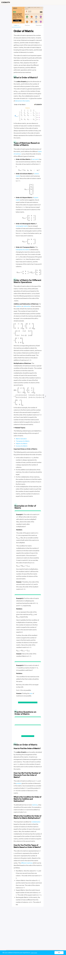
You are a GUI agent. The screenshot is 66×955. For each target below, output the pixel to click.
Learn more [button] (34, 952)
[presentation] (28, 170)
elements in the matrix (22, 101)
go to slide (21, 702)
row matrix (35, 159)
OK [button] (59, 952)
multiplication (36, 822)
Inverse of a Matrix (21, 446)
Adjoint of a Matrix (21, 443)
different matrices (26, 863)
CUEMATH (5, 2)
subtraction (27, 306)
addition (18, 306)
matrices (35, 805)
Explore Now (17, 20)
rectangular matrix (22, 226)
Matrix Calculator (21, 439)
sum (31, 693)
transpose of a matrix (22, 249)
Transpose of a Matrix (22, 441)
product (18, 783)
